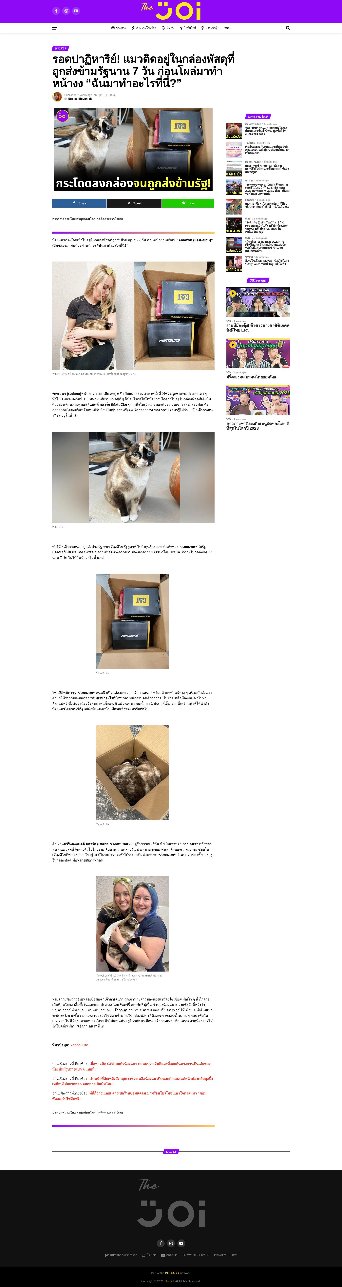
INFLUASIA (172, 1273)
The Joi (169, 1281)
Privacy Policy (225, 1255)
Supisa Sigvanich (80, 99)
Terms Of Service (195, 1255)
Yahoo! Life (79, 1045)
